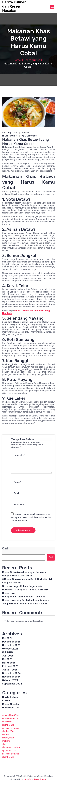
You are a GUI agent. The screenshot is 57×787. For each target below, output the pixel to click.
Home (17, 60)
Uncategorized (10, 707)
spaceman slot (9, 750)
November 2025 (11, 645)
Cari (5, 548)
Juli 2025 (7, 652)
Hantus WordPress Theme (34, 779)
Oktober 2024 (10, 680)
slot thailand (8, 725)
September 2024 (12, 683)
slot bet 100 (8, 731)
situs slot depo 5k (10, 718)
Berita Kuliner (32, 60)
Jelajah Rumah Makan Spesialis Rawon (24, 603)
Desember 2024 (11, 673)
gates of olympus (10, 728)
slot (4, 744)
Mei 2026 (7, 638)
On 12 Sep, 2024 (10, 132)
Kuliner (6, 700)
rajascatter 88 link (11, 715)
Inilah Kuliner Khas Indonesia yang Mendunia (26, 311)
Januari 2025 (10, 669)
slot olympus (8, 738)
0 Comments (31, 136)
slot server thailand (11, 747)
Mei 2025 (7, 659)
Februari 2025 (10, 666)
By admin (26, 132)
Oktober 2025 (10, 648)
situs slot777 (8, 722)
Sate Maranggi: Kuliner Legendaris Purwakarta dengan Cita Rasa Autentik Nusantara (25, 590)
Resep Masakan (11, 704)
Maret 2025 (8, 662)
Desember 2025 (11, 641)
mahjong (6, 741)
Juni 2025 (8, 655)
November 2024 (11, 676)
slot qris (6, 734)
